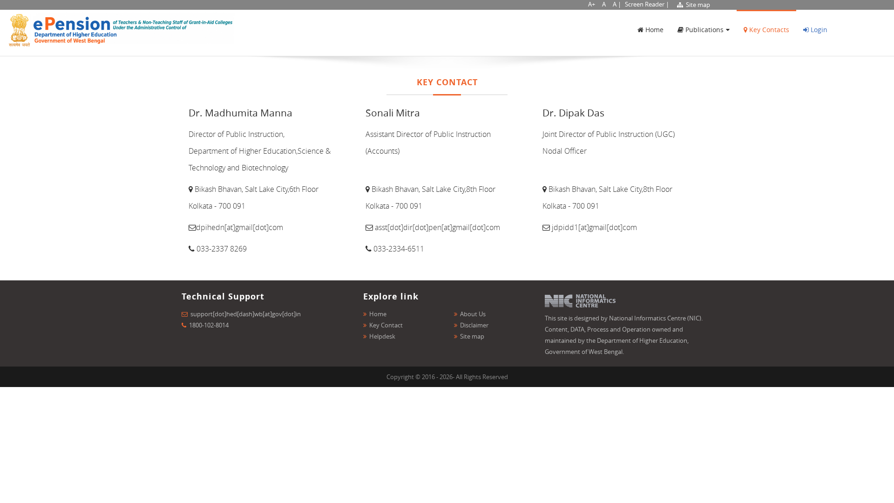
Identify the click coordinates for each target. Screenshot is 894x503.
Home (653, 29)
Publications (704, 29)
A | (617, 4)
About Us (473, 314)
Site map (697, 4)
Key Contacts (768, 29)
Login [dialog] (818, 29)
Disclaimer (474, 325)
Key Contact (386, 325)
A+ (591, 4)
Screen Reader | (647, 4)
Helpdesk (382, 336)
